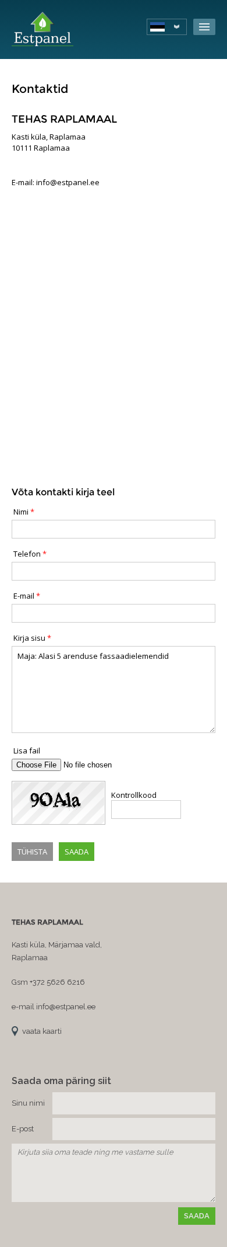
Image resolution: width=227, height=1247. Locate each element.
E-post (23, 1128)
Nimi (21, 511)
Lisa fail (26, 750)
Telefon (27, 553)
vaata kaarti (42, 1031)
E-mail (23, 595)
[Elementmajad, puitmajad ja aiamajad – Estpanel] (42, 29)
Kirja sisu (29, 638)
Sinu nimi (28, 1103)
